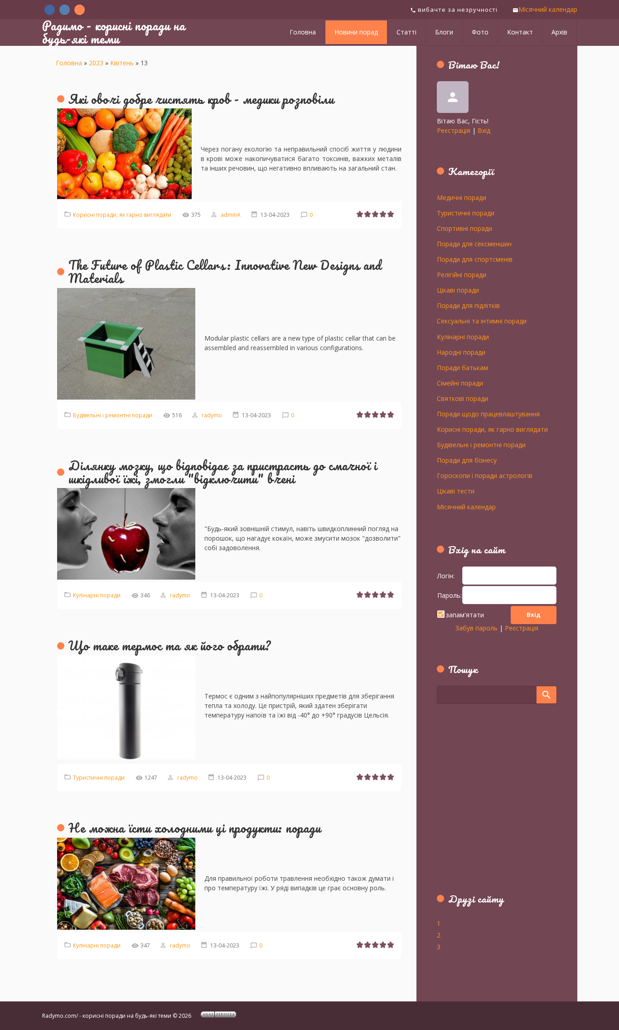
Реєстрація (453, 130)
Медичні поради (461, 197)
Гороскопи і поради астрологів (484, 475)
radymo (212, 415)
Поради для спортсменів (475, 259)
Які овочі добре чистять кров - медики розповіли (201, 99)
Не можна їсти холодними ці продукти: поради (194, 828)
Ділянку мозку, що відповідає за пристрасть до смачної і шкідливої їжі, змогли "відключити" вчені (222, 471)
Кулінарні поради (97, 595)
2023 (96, 63)
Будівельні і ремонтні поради (112, 415)
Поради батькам (462, 367)
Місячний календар (547, 9)
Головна (69, 63)
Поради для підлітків (468, 305)
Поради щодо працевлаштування (488, 414)
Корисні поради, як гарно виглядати (122, 215)
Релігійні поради (461, 274)
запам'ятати (465, 614)
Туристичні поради (99, 777)
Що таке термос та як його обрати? (169, 645)
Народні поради (461, 352)
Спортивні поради (464, 228)
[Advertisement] (493, 803)
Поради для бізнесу (467, 460)
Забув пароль (476, 628)
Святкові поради (462, 398)
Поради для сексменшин (474, 243)
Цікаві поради (458, 290)
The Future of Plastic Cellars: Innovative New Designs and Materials (225, 271)
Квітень (122, 63)
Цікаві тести (455, 491)
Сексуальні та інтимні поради (482, 321)
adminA (231, 215)
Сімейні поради (460, 383)
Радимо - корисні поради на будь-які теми (113, 32)
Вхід (484, 130)
